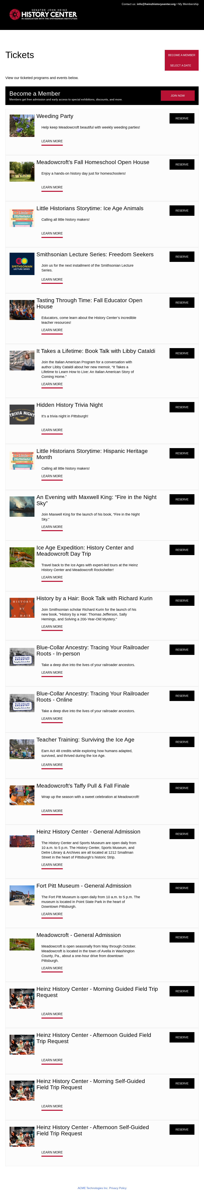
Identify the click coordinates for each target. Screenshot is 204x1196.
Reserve (182, 118)
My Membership (188, 4)
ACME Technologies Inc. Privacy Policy (102, 1188)
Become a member (181, 55)
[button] (182, 65)
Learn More (52, 141)
